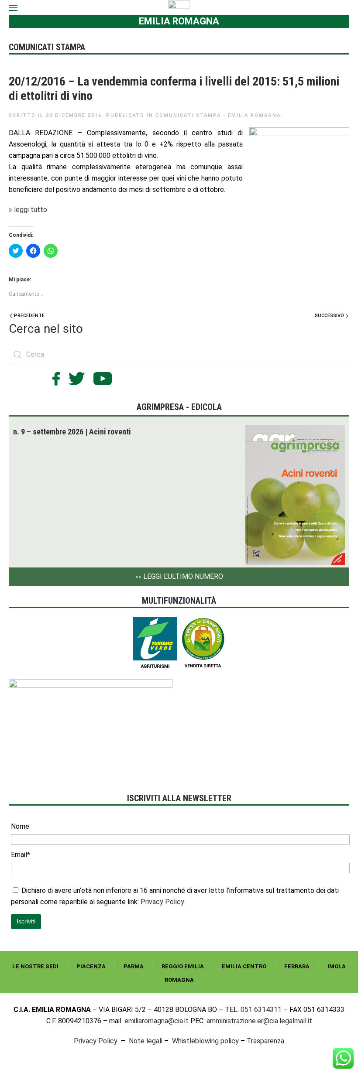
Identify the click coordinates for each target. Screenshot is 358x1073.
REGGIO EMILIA (183, 966)
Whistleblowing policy (205, 1041)
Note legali (145, 1041)
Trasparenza (265, 1041)
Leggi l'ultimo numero (179, 576)
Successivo (330, 315)
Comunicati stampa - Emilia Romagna (218, 115)
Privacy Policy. (163, 902)
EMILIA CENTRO (244, 966)
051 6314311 (261, 1009)
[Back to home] (179, 7)
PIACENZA (91, 966)
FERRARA (297, 966)
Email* (20, 855)
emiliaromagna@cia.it (156, 1021)
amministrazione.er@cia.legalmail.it (259, 1021)
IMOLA (336, 966)
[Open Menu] (13, 7)
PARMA (134, 966)
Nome (20, 826)
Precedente (29, 315)
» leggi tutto (28, 209)
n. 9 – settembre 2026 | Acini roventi (72, 431)
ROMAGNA (179, 980)
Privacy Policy (95, 1041)
